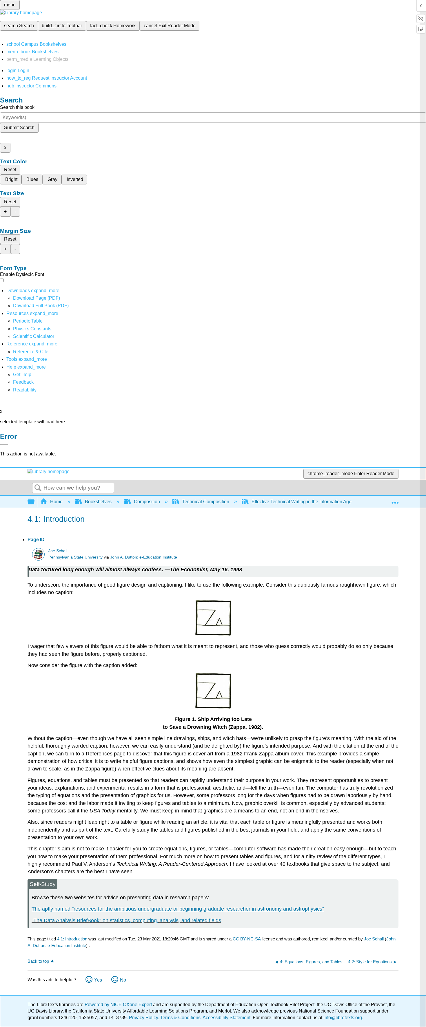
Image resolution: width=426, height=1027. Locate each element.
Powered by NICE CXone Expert (119, 1004)
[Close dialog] (4, 444)
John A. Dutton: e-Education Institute (143, 557)
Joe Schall (57, 551)
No (123, 979)
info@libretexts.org (342, 1017)
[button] (23, 382)
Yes (98, 979)
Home (56, 501)
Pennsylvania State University (75, 557)
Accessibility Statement (226, 1017)
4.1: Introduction (72, 938)
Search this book (17, 107)
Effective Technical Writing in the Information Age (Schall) (310, 501)
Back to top (38, 961)
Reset (10, 169)
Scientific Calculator (33, 336)
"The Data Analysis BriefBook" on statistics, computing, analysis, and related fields (126, 920)
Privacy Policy (143, 1017)
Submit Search (19, 127)
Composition (147, 501)
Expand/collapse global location (395, 500)
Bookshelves (98, 501)
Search (38, 488)
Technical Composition (205, 501)
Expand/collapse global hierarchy (34, 502)
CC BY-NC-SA (247, 938)
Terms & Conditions (180, 1017)
